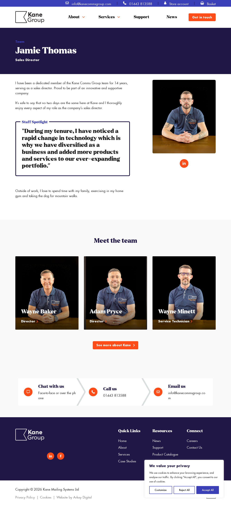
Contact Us (194, 447)
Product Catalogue (165, 454)
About (74, 17)
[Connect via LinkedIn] (184, 163)
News (172, 17)
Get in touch (202, 17)
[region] (184, 479)
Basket (211, 3)
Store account (178, 3)
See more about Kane (114, 345)
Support (141, 17)
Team (19, 42)
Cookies (45, 497)
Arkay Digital (82, 497)
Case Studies (127, 460)
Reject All (184, 490)
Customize (161, 490)
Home (122, 440)
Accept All (207, 490)
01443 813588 (140, 3)
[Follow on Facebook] (60, 456)
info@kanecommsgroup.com (91, 3)
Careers (192, 440)
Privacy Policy (25, 497)
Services (107, 17)
